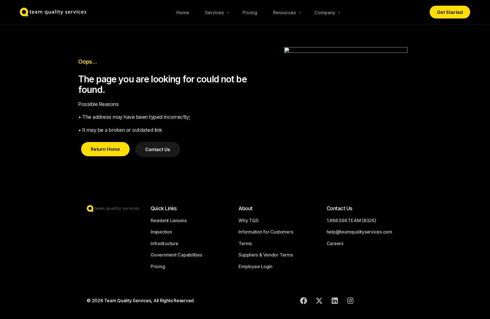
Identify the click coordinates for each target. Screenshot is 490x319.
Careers (335, 243)
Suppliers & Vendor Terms (265, 255)
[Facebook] (304, 300)
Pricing (158, 266)
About (245, 208)
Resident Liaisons (169, 220)
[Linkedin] (335, 300)
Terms (245, 243)
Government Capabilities (176, 255)
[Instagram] (350, 300)
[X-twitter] (319, 300)
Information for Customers (265, 232)
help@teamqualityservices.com (359, 232)
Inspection (161, 232)
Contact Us (339, 208)
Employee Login (255, 266)
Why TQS (248, 220)
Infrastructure (164, 243)
